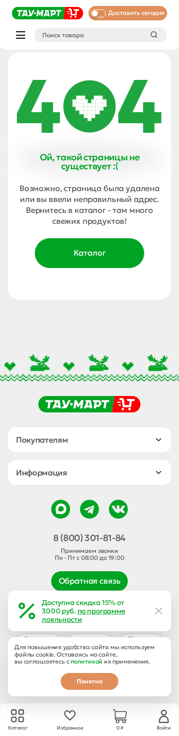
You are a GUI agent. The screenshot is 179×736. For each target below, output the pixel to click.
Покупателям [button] (42, 440)
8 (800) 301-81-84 (89, 538)
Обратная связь (90, 581)
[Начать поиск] (154, 35)
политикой (86, 661)
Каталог (90, 253)
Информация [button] (41, 472)
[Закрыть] (159, 611)
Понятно (89, 681)
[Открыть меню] (20, 35)
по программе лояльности (83, 615)
